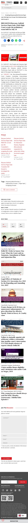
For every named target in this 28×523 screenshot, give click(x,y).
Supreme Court (12, 305)
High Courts (11, 249)
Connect (16, 2)
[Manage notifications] (3, 520)
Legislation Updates (6, 365)
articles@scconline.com (20, 487)
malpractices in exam (11, 183)
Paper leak (22, 183)
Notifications (16, 365)
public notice (13, 66)
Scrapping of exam (11, 185)
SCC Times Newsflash (7, 391)
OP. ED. (8, 277)
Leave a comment (10, 189)
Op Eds (3, 277)
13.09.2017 (6, 74)
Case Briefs (4, 249)
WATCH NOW (17, 391)
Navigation (14, 521)
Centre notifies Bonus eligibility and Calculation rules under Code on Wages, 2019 (13, 369)
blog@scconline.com (5, 487)
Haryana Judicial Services (13, 181)
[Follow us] (3, 490)
